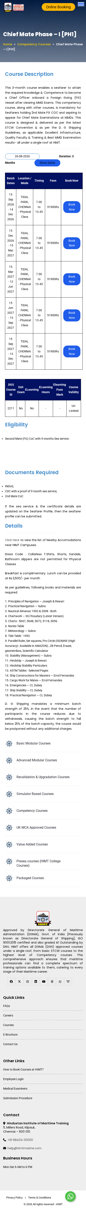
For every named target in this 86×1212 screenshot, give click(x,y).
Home (7, 44)
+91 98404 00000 (20, 1140)
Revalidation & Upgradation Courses (43, 777)
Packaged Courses (30, 878)
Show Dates (47, 162)
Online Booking (58, 7)
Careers (8, 1015)
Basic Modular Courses (33, 743)
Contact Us (10, 1044)
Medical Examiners (15, 1088)
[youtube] (44, 981)
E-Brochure (10, 1034)
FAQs (6, 1006)
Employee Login (13, 1079)
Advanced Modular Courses (36, 760)
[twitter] (19, 981)
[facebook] (11, 981)
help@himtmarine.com (25, 1148)
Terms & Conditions (39, 1197)
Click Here (12, 540)
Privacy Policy (14, 1197)
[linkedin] (35, 981)
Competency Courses (34, 44)
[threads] (52, 981)
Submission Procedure (17, 1098)
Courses (8, 1025)
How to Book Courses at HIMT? (23, 1069)
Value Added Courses (32, 844)
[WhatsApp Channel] (60, 981)
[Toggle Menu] (81, 4)
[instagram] (27, 981)
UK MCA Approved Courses (36, 827)
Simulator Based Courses (35, 794)
